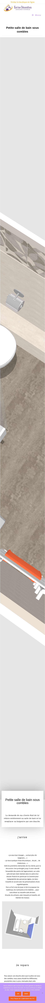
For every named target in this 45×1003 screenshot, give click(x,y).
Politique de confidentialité (22, 998)
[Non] (42, 993)
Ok (18, 993)
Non (26, 993)
